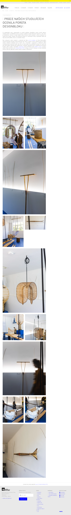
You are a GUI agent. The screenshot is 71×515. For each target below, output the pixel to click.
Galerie (50, 7)
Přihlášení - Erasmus (35, 2)
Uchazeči (23, 7)
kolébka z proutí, (38, 46)
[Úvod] (5, 489)
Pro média (51, 492)
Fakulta (17, 7)
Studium (30, 7)
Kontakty (64, 2)
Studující (22, 501)
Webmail (29, 2)
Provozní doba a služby (54, 2)
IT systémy (60, 2)
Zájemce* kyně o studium (26, 504)
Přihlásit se (23, 499)
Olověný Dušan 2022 (20, 48)
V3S (38, 511)
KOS (38, 495)
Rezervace (39, 507)
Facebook (62, 492)
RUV (38, 505)
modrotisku (21, 46)
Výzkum (37, 7)
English (68, 2)
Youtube (62, 495)
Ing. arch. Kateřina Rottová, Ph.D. (42, 484)
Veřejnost (28, 503)
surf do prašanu (32, 40)
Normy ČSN (42, 2)
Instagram (62, 493)
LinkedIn (62, 496)
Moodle (39, 496)
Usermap (39, 501)
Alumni (22, 503)
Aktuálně (43, 7)
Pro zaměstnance (53, 493)
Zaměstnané (29, 501)
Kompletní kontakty (7, 498)
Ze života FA (11, 10)
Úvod (3, 10)
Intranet (26, 2)
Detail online (46, 2)
